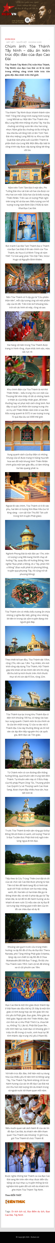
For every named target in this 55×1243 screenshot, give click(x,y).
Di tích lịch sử (18, 1211)
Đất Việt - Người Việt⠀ (17, 42)
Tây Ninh (18, 1214)
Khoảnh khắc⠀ (35, 42)
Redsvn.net (35, 1237)
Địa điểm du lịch (35, 1211)
